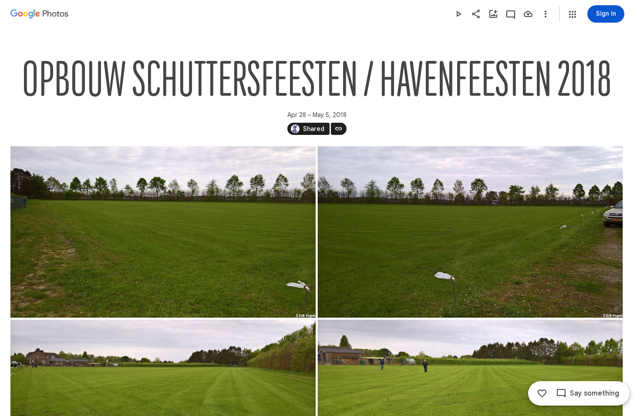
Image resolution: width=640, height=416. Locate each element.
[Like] (542, 393)
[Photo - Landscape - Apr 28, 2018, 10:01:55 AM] (163, 232)
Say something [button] (594, 393)
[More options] (545, 14)
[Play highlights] (458, 13)
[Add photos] (493, 14)
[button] (572, 14)
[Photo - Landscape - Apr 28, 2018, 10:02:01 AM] (470, 232)
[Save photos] (528, 14)
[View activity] (510, 14)
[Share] (476, 14)
